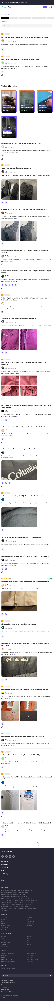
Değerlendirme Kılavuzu (7, 991)
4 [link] (28, 843)
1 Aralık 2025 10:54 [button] (8, 172)
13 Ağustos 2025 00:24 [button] (9, 827)
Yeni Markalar (4, 929)
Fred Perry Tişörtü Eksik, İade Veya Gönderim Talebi (13, 894)
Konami (3, 957)
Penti (2, 921)
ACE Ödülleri (4, 867)
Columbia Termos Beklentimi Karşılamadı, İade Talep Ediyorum (22, 755)
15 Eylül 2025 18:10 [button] (8, 740)
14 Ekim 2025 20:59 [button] (8, 628)
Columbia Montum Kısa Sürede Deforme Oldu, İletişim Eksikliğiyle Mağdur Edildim (26, 271)
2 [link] (22, 843)
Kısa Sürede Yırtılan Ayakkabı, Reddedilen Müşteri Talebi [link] (20, 59)
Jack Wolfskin (30, 921)
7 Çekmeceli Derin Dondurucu (8, 968)
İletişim (3, 880)
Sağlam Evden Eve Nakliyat (7, 953)
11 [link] (34, 843)
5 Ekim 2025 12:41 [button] (8, 693)
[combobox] (27, 25)
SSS (2, 877)
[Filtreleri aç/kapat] (51, 21)
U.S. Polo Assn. (4, 919)
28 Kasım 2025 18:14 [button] (9, 256)
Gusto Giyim (30, 925)
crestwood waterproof (39, 18)
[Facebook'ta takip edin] (10, 856)
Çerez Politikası (5, 989)
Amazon (29, 944)
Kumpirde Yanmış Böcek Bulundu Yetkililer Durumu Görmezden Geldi (16, 898)
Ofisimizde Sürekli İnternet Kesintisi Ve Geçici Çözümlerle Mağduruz (16, 890)
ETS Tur (29, 942)
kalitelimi (5, 18)
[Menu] (52, 7)
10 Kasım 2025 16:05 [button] (9, 411)
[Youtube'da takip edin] (6, 856)
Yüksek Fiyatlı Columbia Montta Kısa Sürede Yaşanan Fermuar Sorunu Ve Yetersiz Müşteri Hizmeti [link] (26, 299)
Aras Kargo (3, 940)
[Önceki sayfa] (15, 844)
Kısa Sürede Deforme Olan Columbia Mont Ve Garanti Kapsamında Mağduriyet (23, 363)
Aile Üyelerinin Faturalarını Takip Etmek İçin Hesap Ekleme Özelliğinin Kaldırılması (19, 908)
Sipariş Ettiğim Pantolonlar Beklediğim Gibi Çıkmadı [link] (18, 624)
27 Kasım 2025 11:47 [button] (9, 304)
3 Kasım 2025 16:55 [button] (8, 541)
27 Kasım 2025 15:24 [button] (9, 276)
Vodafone (3, 944)
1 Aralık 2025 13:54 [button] (8, 147)
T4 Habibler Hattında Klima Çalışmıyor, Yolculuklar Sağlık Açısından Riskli (17, 902)
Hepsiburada (30, 936)
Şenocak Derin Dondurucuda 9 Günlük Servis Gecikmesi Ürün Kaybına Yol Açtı (19, 900)
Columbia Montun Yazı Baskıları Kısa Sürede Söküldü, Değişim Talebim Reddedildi (25, 644)
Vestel (28, 938)
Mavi (28, 919)
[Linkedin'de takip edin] (13, 856)
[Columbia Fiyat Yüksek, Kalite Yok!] (45, 102)
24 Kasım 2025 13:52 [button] (9, 322)
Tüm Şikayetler (4, 910)
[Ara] (49, 7)
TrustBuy (3, 997)
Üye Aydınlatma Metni (7, 980)
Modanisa (3, 936)
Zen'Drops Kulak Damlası (32, 959)
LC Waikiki (29, 917)
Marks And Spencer (5, 925)
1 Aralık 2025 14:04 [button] (8, 63)
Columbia (9, 9)
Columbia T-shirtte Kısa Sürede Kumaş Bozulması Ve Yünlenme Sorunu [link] (25, 689)
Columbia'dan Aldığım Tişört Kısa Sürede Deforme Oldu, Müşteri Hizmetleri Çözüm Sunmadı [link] (26, 778)
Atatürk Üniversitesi (31, 953)
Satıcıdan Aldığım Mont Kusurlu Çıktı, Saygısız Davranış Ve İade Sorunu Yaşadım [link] (25, 251)
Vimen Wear (4, 917)
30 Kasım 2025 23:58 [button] (9, 213)
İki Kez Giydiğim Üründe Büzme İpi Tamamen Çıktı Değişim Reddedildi (25, 581)
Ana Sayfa (3, 9)
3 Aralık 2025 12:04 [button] (8, 41)
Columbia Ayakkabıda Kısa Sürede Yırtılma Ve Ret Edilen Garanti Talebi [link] (25, 556)
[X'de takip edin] (2, 856)
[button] (6, 34)
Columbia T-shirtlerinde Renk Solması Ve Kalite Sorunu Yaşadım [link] (22, 736)
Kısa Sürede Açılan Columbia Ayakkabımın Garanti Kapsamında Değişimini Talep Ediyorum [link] (26, 406)
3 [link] (25, 843)
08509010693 (30, 955)
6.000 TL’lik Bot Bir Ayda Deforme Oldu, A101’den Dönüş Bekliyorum (24, 209)
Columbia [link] (5, 15)
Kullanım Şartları (5, 984)
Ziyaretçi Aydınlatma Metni (8, 982)
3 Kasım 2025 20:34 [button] (9, 500)
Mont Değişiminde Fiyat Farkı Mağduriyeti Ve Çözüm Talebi (21, 143)
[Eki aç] (10, 189)
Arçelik (2, 938)
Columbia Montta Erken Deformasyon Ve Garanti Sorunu (20, 449)
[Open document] (2, 202)
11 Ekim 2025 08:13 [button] (8, 649)
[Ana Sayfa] (6, 7)
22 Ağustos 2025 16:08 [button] (9, 783)
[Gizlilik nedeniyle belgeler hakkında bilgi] (2, 49)
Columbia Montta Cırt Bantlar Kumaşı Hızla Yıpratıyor (19, 318)
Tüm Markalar (4, 927)
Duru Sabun (4, 955)
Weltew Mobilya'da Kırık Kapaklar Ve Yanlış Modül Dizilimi (14, 896)
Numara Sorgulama (5, 942)
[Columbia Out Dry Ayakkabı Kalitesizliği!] (9, 127)
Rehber (3, 870)
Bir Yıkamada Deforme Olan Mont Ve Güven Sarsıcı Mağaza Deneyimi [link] (24, 37)
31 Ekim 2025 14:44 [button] (8, 560)
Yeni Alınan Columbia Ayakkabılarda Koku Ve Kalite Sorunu (21, 537)
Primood (3, 923)
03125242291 (30, 961)
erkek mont (14, 18)
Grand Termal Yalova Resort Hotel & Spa (10, 961)
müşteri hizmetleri (25, 18)
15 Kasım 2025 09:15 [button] (9, 368)
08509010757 (30, 957)
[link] (2, 75)
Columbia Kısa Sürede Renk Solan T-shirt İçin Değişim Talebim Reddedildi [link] (26, 823)
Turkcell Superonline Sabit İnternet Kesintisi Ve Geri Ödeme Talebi (16, 904)
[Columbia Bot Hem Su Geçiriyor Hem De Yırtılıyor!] (9, 102)
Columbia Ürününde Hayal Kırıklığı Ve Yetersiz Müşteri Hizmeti (22, 496)
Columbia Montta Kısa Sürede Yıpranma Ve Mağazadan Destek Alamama (25, 427)
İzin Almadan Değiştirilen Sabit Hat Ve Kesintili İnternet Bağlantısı (15, 906)
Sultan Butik (30, 923)
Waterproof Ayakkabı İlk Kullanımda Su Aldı (16, 168)
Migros (28, 940)
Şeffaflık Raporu (5, 874)
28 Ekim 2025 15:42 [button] (8, 585)
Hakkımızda (4, 861)
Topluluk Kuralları (5, 987)
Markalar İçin (4, 864)
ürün (49, 18)
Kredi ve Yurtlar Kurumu (6, 959)
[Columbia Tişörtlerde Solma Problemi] (27, 102)
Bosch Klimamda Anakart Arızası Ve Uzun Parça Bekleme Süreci (15, 892)
